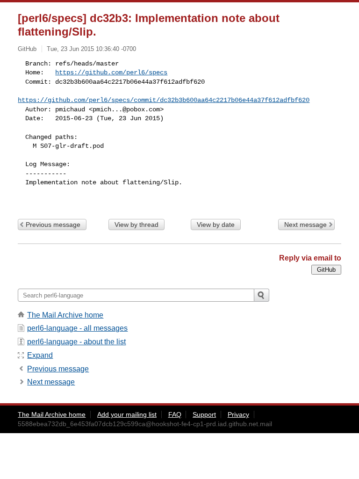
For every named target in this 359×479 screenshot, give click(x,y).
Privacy (238, 414)
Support (204, 414)
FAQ (174, 414)
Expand (40, 355)
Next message (305, 224)
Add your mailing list (127, 414)
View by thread (136, 224)
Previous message (53, 224)
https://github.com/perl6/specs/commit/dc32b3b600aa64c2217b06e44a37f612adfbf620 (163, 100)
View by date (216, 224)
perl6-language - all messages (77, 328)
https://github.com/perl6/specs (111, 72)
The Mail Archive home (65, 315)
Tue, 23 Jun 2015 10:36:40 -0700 (91, 48)
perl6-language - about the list (76, 342)
